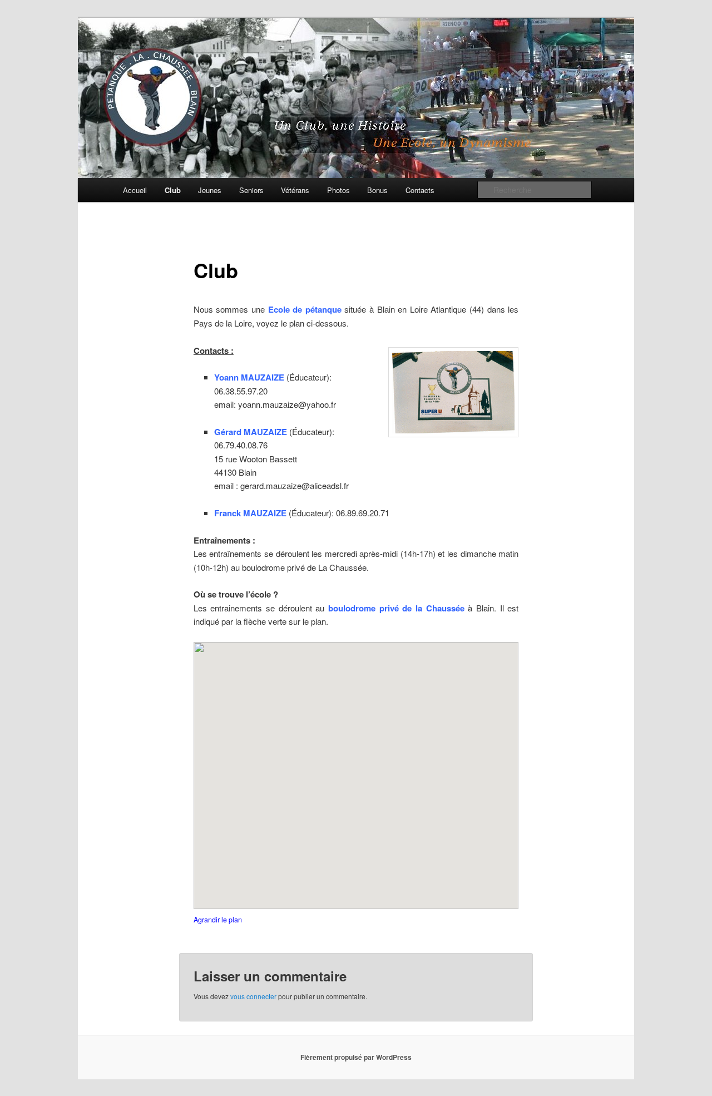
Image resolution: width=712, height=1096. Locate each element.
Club (173, 190)
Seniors (251, 190)
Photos (338, 190)
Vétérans (295, 190)
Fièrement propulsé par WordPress (356, 1057)
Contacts (420, 190)
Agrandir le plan (218, 920)
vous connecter (253, 996)
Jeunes (209, 190)
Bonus (377, 190)
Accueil (135, 190)
